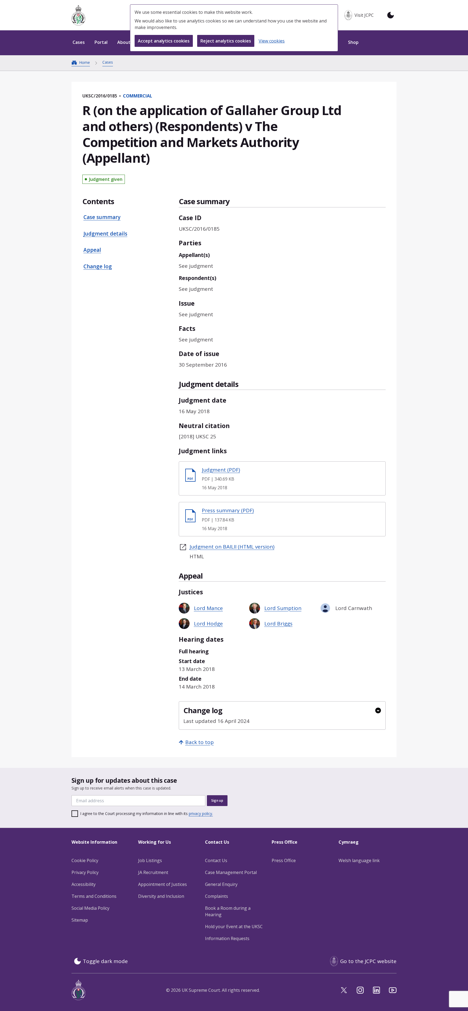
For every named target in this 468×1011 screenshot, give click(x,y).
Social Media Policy (90, 908)
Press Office (284, 860)
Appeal (92, 250)
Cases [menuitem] (79, 42)
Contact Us (216, 860)
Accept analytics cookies (164, 41)
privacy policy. (201, 813)
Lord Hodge (208, 623)
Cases (107, 62)
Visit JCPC (364, 15)
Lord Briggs (278, 623)
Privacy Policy (85, 872)
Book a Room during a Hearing (228, 911)
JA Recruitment (153, 872)
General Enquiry (221, 884)
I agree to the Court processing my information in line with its (146, 813)
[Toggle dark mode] (390, 15)
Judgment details (105, 233)
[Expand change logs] (378, 710)
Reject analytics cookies (225, 41)
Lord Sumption (282, 608)
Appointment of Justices (162, 884)
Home (84, 62)
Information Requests (227, 938)
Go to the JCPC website (368, 961)
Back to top (199, 742)
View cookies (272, 41)
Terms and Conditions (94, 896)
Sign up (217, 800)
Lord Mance (208, 608)
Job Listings (150, 860)
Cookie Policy (85, 860)
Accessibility (84, 884)
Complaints (216, 896)
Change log (97, 266)
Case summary (102, 217)
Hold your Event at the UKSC (234, 927)
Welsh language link (359, 860)
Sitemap (80, 920)
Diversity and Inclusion (161, 896)
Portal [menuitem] (101, 42)
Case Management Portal (231, 872)
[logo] (78, 15)
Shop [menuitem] (353, 42)
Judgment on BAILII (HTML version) (232, 546)
